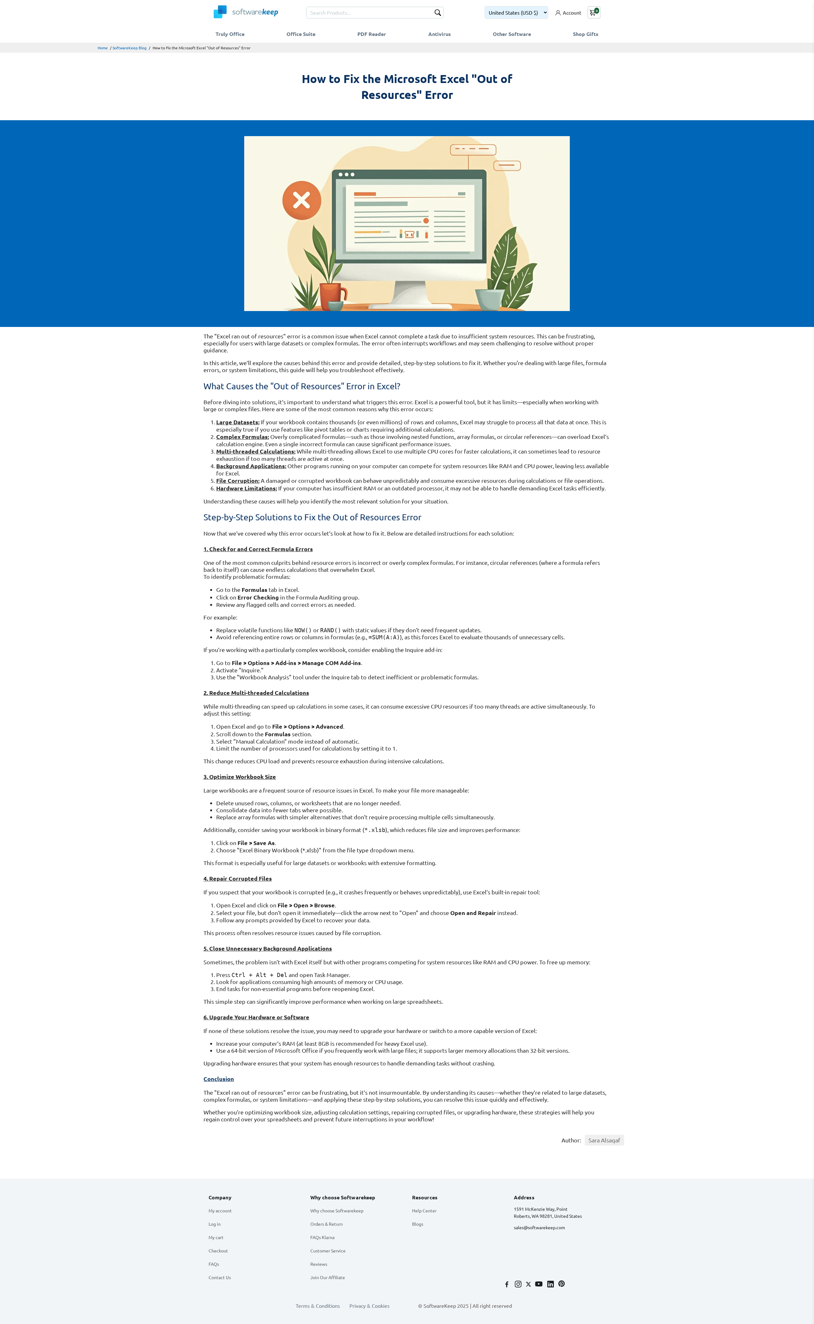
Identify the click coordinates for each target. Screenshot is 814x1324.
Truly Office (230, 34)
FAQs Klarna (322, 1237)
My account (220, 1210)
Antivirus (439, 34)
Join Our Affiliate (327, 1277)
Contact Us (220, 1277)
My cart (216, 1237)
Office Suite (300, 34)
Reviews (318, 1264)
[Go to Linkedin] (551, 1284)
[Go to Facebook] (507, 1284)
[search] (438, 13)
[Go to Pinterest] (561, 1284)
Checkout (218, 1250)
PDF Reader (371, 34)
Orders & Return (326, 1224)
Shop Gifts (585, 34)
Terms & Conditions (318, 1305)
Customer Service (328, 1250)
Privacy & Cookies (369, 1305)
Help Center (424, 1210)
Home (103, 47)
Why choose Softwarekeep (336, 1210)
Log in (215, 1224)
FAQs (214, 1264)
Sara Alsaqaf (604, 1140)
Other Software (512, 34)
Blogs (417, 1224)
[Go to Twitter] (529, 1284)
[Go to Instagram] (518, 1284)
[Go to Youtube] (539, 1284)
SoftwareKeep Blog (130, 47)
